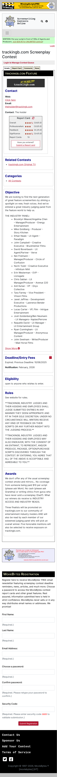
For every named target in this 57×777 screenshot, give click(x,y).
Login (52, 46)
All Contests (14, 180)
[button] (42, 21)
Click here (10, 100)
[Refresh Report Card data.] (32, 118)
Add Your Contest (16, 746)
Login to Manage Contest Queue (19, 62)
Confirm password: (12, 682)
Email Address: (10, 648)
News (37, 68)
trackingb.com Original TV (22, 164)
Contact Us (11, 735)
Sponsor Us (11, 740)
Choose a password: (13, 666)
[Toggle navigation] (7, 33)
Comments (28, 68)
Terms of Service (16, 752)
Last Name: (8, 630)
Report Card (16, 68)
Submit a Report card (25, 145)
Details (7, 68)
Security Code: (10, 703)
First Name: (8, 614)
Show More (11, 348)
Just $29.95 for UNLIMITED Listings (28, 42)
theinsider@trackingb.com (18, 106)
